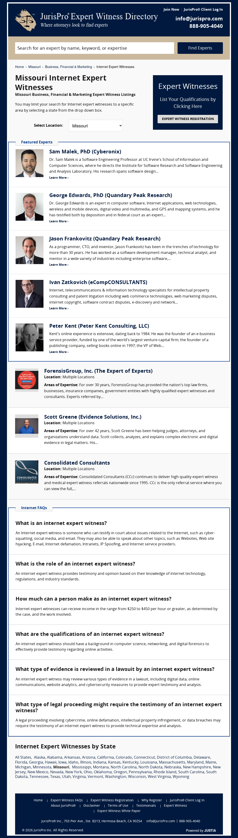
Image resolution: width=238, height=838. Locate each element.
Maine (210, 762)
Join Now (171, 10)
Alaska (39, 758)
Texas (55, 777)
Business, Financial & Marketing (68, 66)
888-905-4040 (206, 26)
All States (23, 758)
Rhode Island (165, 772)
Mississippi (81, 767)
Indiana (99, 762)
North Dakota (150, 767)
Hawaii (50, 762)
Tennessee (39, 777)
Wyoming (181, 777)
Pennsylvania (140, 772)
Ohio (88, 772)
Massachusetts (172, 762)
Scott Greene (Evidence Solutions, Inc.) (92, 417)
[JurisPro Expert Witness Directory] (86, 20)
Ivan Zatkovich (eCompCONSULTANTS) (98, 282)
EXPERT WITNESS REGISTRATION (188, 119)
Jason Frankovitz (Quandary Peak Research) (104, 239)
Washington (115, 777)
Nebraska (172, 767)
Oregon (120, 772)
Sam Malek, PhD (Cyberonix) (85, 152)
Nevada (56, 772)
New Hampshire (197, 767)
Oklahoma (103, 772)
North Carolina (124, 767)
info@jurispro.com (199, 19)
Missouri (34, 66)
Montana (101, 767)
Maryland (195, 762)
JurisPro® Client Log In (203, 10)
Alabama (54, 758)
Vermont (95, 777)
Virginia (79, 777)
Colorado (124, 758)
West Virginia (159, 777)
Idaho (73, 762)
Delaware (202, 758)
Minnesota (42, 767)
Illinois (85, 762)
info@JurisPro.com (160, 821)
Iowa (62, 762)
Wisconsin (137, 777)
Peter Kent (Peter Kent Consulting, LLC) (99, 326)
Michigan (23, 767)
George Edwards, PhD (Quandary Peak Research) (110, 195)
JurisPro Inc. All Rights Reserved (58, 830)
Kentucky (130, 762)
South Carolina (191, 772)
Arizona (88, 758)
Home (19, 66)
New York (73, 772)
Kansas (114, 762)
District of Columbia (174, 758)
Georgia (36, 762)
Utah (66, 777)
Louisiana (148, 762)
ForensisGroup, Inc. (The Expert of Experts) (98, 371)
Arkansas (72, 758)
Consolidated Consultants (77, 463)
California (105, 758)
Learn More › (58, 177)
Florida (21, 762)
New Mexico (37, 772)
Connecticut (144, 758)
